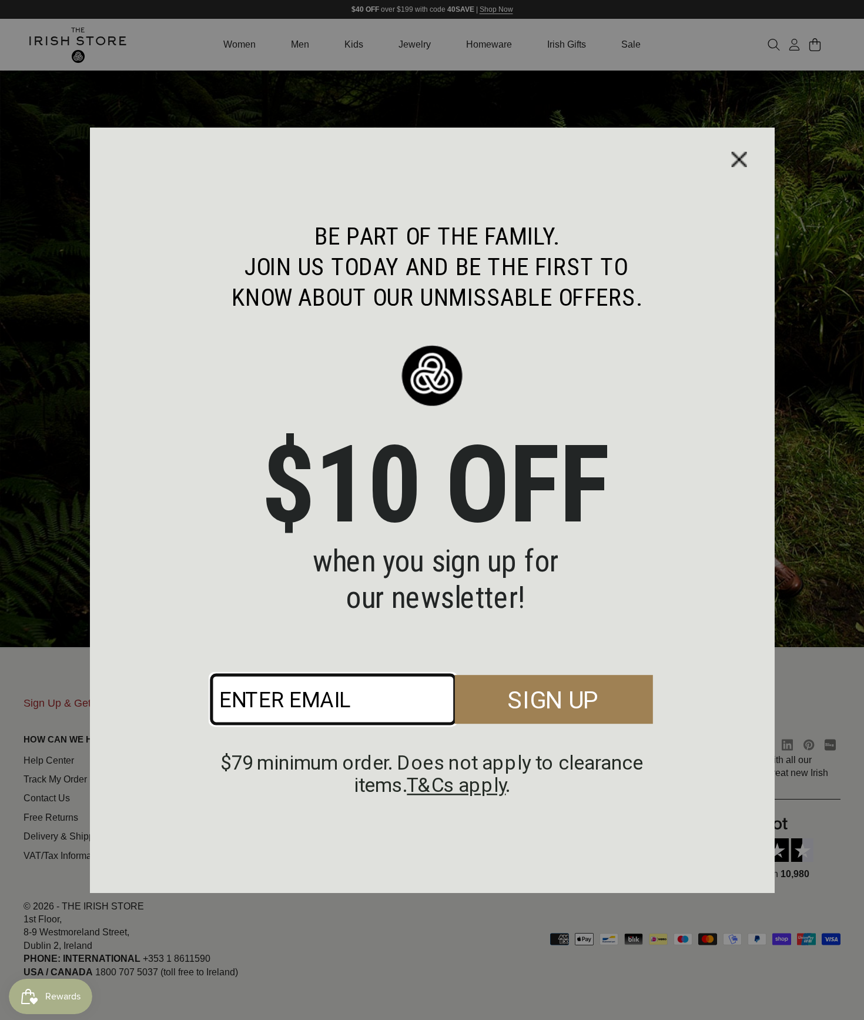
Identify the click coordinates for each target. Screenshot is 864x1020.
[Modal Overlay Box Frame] (432, 510)
